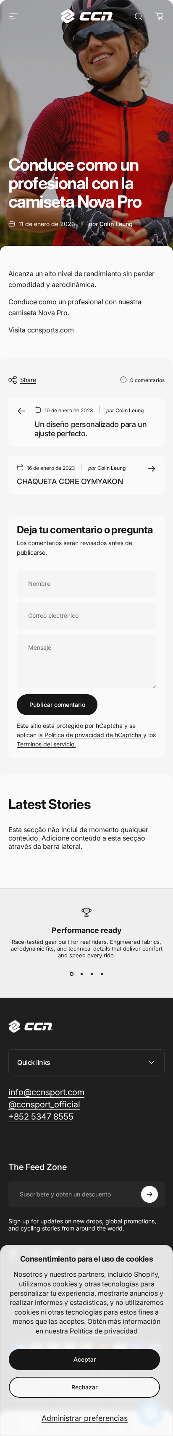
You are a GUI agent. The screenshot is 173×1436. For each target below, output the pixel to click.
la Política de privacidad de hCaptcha (90, 734)
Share (28, 379)
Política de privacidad (104, 1331)
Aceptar (84, 1359)
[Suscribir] (149, 1194)
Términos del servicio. (46, 744)
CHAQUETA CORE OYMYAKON (70, 481)
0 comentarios (147, 380)
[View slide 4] (102, 974)
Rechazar (84, 1387)
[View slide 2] (81, 974)
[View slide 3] (91, 974)
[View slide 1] (71, 974)
